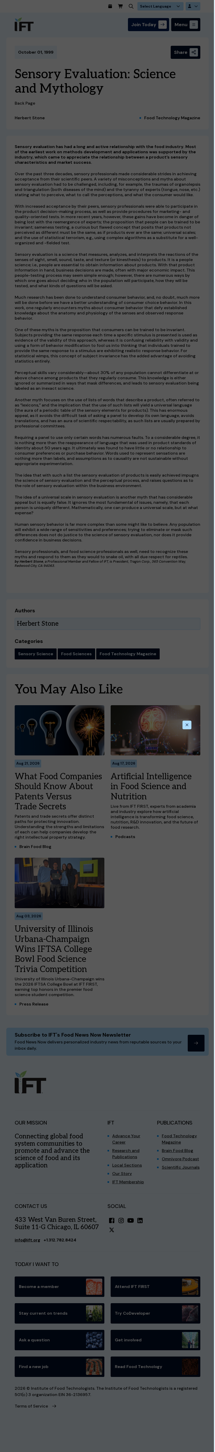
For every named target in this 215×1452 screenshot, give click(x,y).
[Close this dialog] (186, 725)
